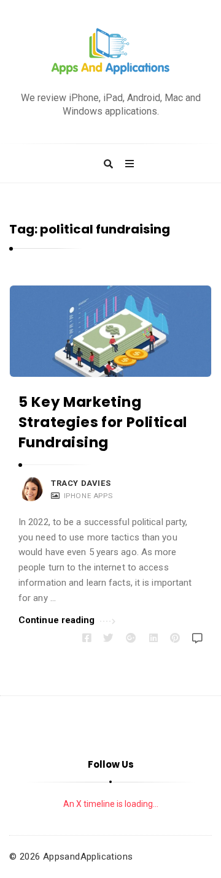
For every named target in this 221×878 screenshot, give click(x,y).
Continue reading (56, 620)
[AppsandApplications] (110, 52)
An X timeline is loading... (110, 804)
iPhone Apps (88, 495)
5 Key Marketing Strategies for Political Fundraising (102, 422)
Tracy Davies (80, 483)
